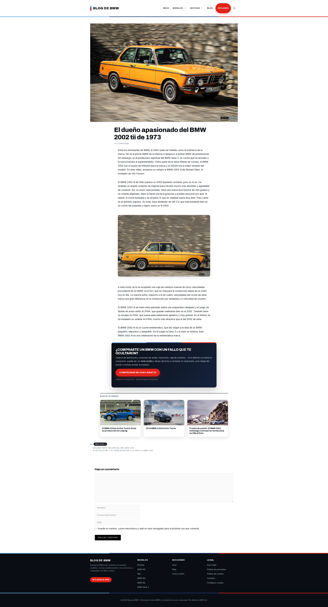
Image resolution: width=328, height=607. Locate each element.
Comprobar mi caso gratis (137, 372)
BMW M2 (141, 583)
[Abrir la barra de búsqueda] (234, 8)
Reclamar (223, 8)
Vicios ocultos (178, 574)
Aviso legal (211, 565)
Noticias (195, 8)
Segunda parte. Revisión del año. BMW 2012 (113, 448)
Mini (139, 574)
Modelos (178, 8)
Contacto (211, 578)
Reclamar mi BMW (101, 580)
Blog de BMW (106, 8)
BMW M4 (141, 578)
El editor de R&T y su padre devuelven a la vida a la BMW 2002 (123, 450)
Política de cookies (215, 574)
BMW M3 (141, 569)
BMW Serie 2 (100, 444)
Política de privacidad (216, 569)
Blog (210, 8)
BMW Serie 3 (143, 587)
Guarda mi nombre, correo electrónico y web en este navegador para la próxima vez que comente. (148, 528)
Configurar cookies (215, 583)
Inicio (166, 8)
